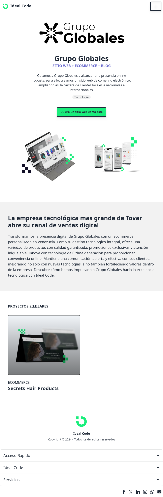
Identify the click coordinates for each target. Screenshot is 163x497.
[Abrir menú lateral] (155, 6)
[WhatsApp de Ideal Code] (152, 491)
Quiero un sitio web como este (81, 112)
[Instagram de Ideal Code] (145, 491)
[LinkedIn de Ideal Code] (138, 491)
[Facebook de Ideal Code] (124, 491)
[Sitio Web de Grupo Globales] (81, 33)
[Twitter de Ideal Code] (131, 491)
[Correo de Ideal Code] (159, 491)
